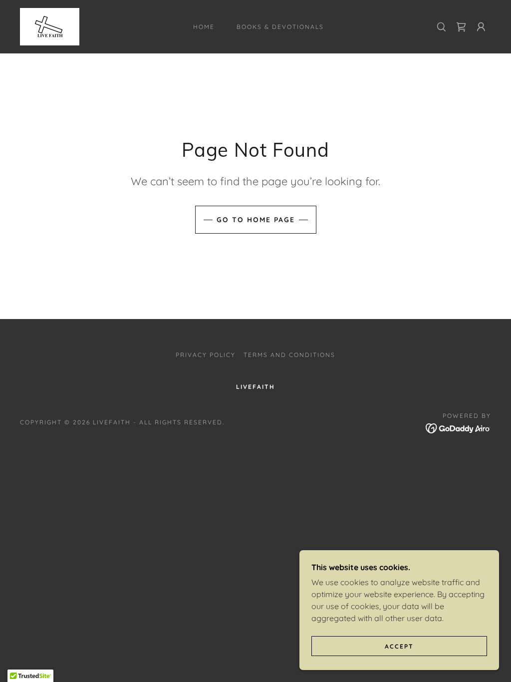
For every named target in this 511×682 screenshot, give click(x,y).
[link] (49, 26)
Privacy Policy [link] (206, 354)
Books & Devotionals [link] (280, 26)
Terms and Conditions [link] (289, 354)
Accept (399, 646)
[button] (481, 27)
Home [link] (204, 26)
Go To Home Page (256, 219)
